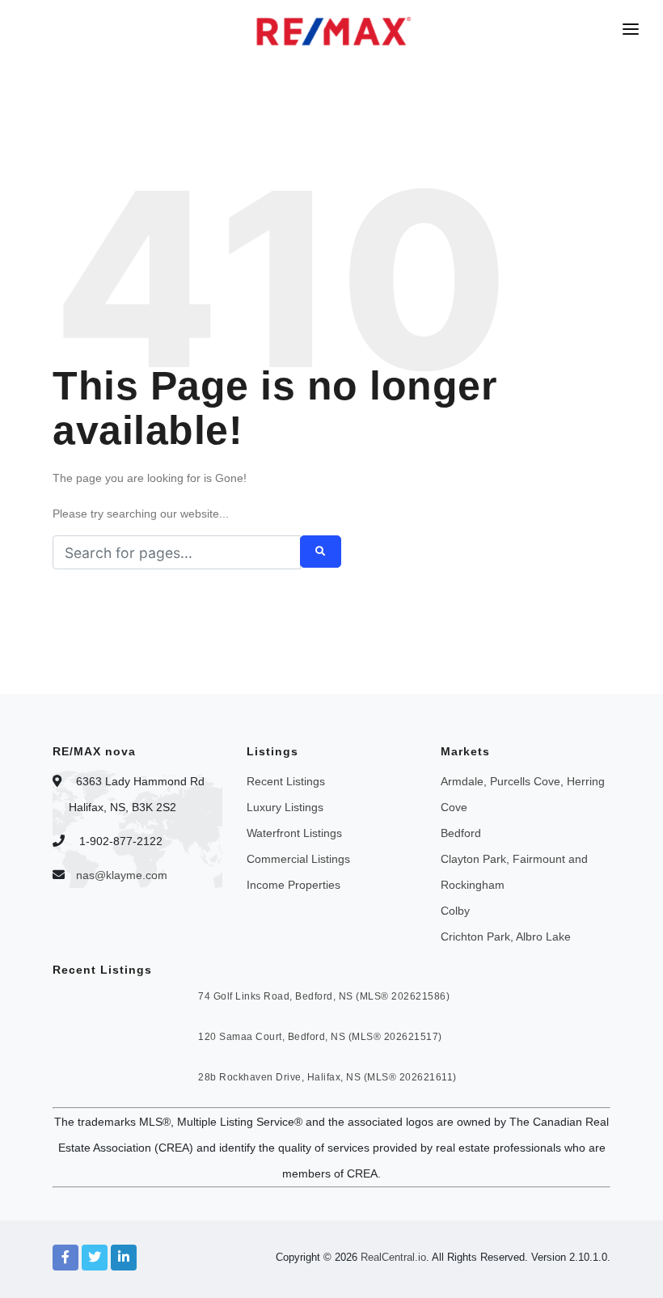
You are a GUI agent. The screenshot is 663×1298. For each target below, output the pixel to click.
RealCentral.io (393, 1257)
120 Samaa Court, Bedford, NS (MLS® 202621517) (320, 1036)
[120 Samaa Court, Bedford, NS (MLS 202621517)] (83, 1045)
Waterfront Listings (294, 833)
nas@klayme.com (121, 875)
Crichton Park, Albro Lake (506, 936)
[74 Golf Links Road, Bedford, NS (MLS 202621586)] (83, 1005)
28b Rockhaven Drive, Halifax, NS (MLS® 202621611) (327, 1077)
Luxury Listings (285, 807)
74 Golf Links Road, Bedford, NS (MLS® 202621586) (324, 996)
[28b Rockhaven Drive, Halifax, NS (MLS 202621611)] (83, 1086)
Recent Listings (286, 781)
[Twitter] (95, 1258)
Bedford (461, 833)
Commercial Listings (298, 858)
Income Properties (293, 884)
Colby (455, 910)
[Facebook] (65, 1258)
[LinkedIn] (124, 1258)
